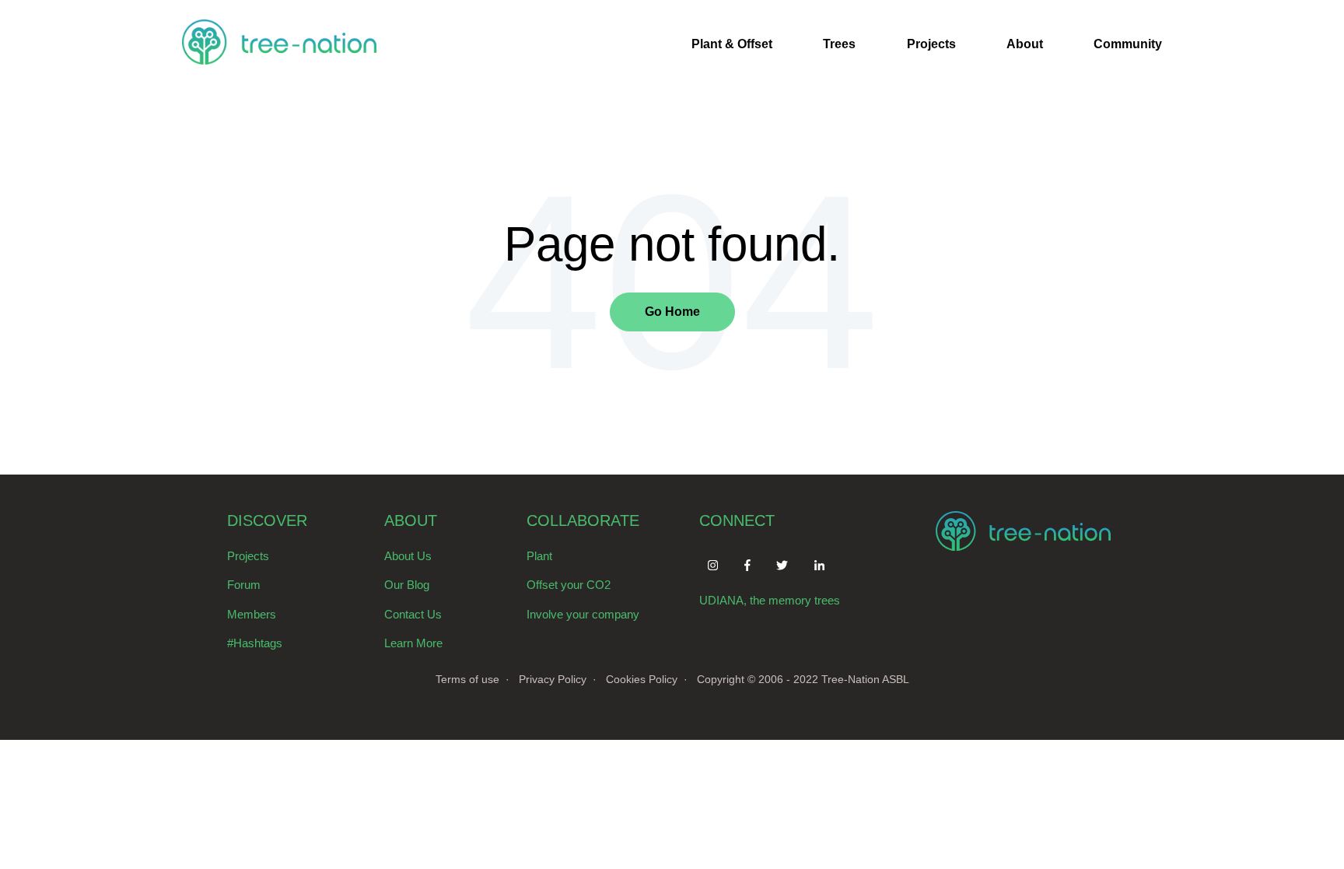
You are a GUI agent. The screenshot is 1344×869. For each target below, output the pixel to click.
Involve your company (583, 614)
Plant (539, 555)
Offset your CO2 (569, 584)
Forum (244, 584)
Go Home (672, 311)
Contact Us (413, 614)
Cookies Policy (641, 679)
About (1024, 44)
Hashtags (257, 643)
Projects (931, 44)
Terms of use (467, 679)
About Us (408, 555)
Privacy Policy (552, 679)
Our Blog (406, 584)
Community (1128, 44)
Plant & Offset (731, 44)
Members (251, 614)
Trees (839, 44)
